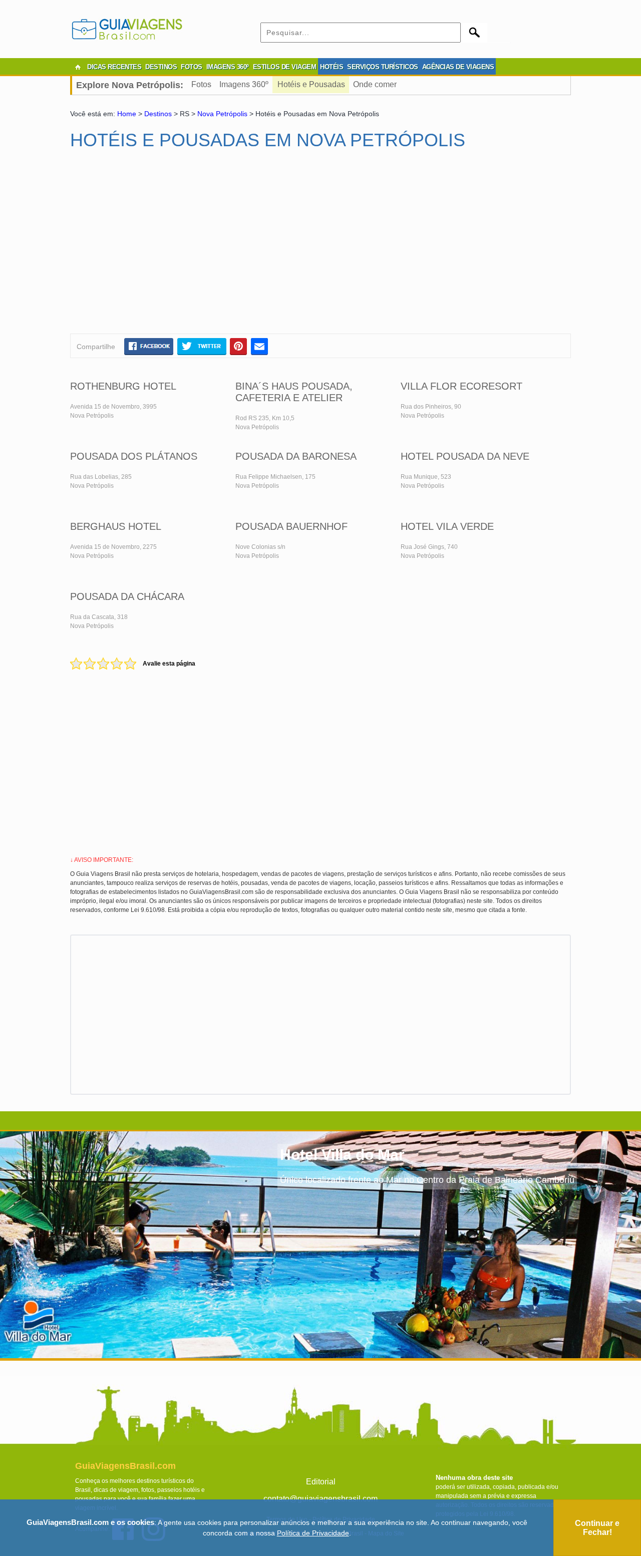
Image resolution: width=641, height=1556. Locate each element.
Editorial (321, 1481)
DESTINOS (161, 67)
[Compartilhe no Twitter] (201, 346)
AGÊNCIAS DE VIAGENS (458, 67)
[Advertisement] (167, 246)
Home (126, 114)
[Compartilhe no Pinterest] (238, 346)
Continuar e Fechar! (597, 1527)
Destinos (158, 114)
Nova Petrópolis (222, 114)
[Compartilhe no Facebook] (148, 346)
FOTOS (191, 67)
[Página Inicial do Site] (77, 67)
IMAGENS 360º (227, 67)
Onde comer (375, 84)
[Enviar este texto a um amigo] (259, 346)
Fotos (201, 84)
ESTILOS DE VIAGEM (284, 67)
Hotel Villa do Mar (342, 1154)
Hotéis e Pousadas (311, 84)
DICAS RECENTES (114, 67)
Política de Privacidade (313, 1533)
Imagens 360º (243, 84)
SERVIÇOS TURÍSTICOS (382, 67)
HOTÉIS (331, 67)
